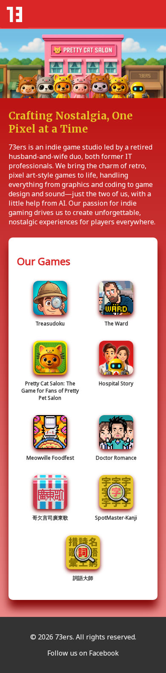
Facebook (104, 653)
